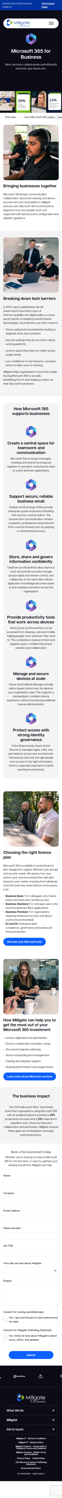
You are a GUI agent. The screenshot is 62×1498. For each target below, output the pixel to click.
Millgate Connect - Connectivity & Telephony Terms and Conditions (31, 1447)
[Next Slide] (56, 115)
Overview (10, 117)
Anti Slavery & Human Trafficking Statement (31, 1463)
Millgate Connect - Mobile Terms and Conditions (31, 1453)
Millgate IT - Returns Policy (31, 1442)
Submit (31, 1355)
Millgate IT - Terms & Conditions (31, 1438)
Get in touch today (48, 5)
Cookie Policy (38, 1458)
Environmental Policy (31, 1468)
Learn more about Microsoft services (29, 1076)
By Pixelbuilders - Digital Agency (31, 1474)
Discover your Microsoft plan (24, 942)
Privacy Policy (23, 1458)
